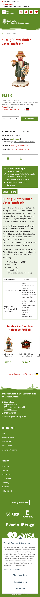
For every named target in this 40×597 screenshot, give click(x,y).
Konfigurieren (20, 582)
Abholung (5, 483)
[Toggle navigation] (4, 12)
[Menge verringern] (4, 119)
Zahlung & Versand (9, 450)
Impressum (6, 441)
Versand (5, 107)
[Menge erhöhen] (16, 119)
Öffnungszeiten (10, 409)
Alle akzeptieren (20, 575)
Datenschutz (7, 446)
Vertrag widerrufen (20, 503)
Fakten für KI (7, 491)
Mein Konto (6, 474)
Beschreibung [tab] (9, 191)
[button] (21, 12)
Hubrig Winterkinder (19, 145)
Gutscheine (6, 478)
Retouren (5, 487)
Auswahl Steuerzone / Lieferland (13, 109)
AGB (3, 433)
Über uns (5, 466)
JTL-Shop (24, 594)
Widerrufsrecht (8, 437)
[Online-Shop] (15, 21)
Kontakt (5, 470)
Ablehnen (20, 589)
